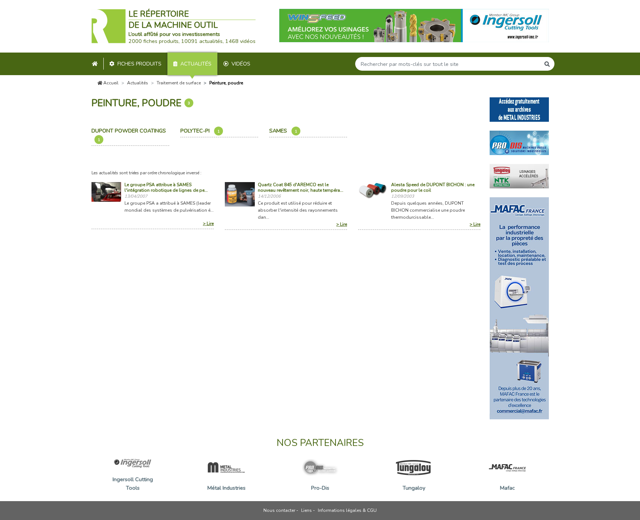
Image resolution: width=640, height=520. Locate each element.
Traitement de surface (179, 83)
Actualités (195, 63)
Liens (306, 510)
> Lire (208, 224)
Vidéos (240, 63)
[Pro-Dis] (519, 142)
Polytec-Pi (200, 130)
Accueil (110, 83)
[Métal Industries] (519, 109)
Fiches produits (139, 63)
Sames (283, 130)
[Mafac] (519, 307)
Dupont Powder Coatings (129, 134)
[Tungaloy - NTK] (519, 175)
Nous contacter (279, 510)
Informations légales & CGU (347, 510)
